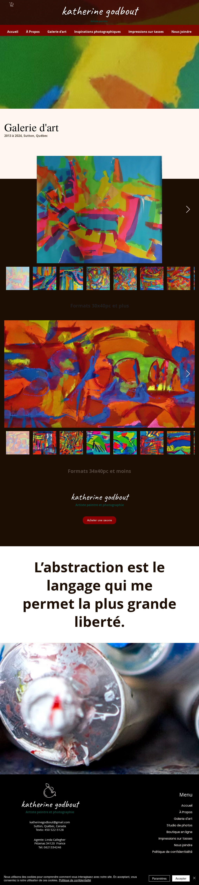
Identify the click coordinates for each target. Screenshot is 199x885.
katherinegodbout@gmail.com (50, 822)
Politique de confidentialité (172, 851)
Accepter (180, 878)
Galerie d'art (183, 818)
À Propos (185, 812)
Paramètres (159, 878)
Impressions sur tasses (175, 838)
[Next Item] (188, 209)
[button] (11, 4)
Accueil (186, 805)
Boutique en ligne (179, 832)
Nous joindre (183, 845)
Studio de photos (179, 825)
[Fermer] (194, 878)
